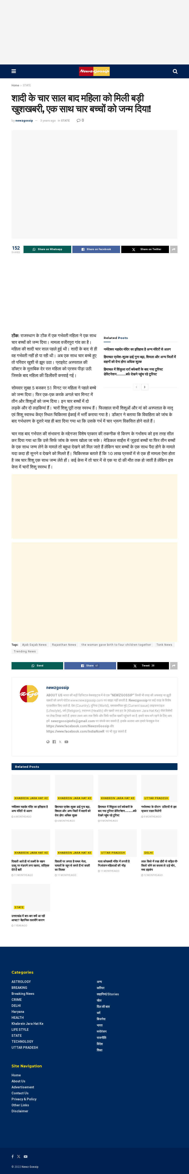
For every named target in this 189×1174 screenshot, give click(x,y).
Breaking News (23, 994)
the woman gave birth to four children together (116, 644)
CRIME (17, 1000)
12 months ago (153, 875)
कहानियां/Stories (108, 994)
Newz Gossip (30, 1166)
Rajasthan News (64, 644)
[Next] (144, 387)
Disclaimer (20, 1111)
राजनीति (101, 1038)
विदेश (100, 1044)
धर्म (98, 1013)
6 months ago (23, 816)
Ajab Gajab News (34, 644)
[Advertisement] (94, 32)
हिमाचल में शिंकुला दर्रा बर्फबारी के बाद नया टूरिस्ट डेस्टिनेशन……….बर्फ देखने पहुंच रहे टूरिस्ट (117, 811)
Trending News (25, 651)
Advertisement (23, 1087)
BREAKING (19, 988)
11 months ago (23, 875)
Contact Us (20, 1093)
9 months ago (109, 821)
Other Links (20, 1105)
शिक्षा (99, 1050)
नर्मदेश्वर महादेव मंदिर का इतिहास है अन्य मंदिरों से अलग (137, 349)
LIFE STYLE (20, 1029)
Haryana (18, 1011)
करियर (100, 988)
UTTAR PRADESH (156, 798)
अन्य (99, 982)
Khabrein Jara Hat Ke (31, 798)
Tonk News (164, 644)
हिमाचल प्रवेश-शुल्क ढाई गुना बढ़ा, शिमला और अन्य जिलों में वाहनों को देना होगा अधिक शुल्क (73, 811)
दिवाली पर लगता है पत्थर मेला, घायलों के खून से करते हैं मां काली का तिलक (72, 865)
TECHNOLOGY (22, 1041)
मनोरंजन (101, 1031)
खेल (99, 1000)
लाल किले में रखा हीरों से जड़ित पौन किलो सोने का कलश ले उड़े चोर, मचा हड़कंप (159, 865)
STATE (27, 85)
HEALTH (18, 1017)
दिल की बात (103, 1006)
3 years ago (48, 120)
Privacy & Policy (24, 1099)
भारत (100, 1025)
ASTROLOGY (21, 982)
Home (15, 85)
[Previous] (136, 387)
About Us (18, 1081)
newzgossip (24, 120)
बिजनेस (101, 1019)
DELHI (149, 852)
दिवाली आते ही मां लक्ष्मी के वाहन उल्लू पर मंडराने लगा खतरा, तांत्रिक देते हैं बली (30, 865)
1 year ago (20, 925)
